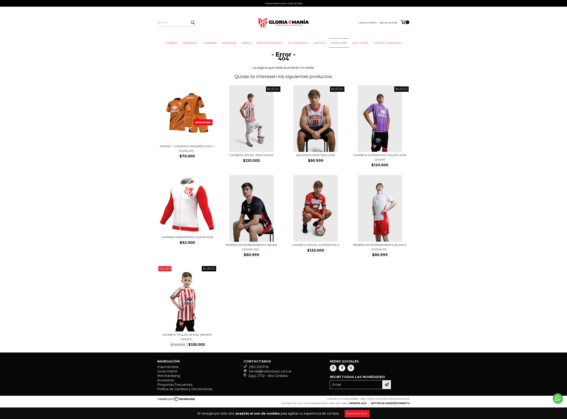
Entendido (357, 413)
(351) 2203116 (258, 367)
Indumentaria (167, 367)
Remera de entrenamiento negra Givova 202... (251, 247)
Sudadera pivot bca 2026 (315, 155)
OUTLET (320, 43)
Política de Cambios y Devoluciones (184, 389)
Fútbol (172, 43)
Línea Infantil (167, 371)
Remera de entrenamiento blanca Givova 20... (379, 247)
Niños (246, 43)
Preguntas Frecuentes (174, 385)
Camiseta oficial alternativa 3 (315, 245)
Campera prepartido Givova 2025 (187, 237)
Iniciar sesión (388, 22)
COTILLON (339, 43)
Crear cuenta (368, 22)
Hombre (210, 43)
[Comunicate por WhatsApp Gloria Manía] (558, 398)
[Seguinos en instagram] (333, 368)
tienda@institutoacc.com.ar (270, 371)
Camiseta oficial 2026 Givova (251, 155)
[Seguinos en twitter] (351, 368)
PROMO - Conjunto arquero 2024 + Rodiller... (187, 148)
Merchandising (269, 43)
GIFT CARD (360, 43)
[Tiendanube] (176, 400)
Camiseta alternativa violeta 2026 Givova (379, 157)
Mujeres (229, 43)
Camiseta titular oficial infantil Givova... (187, 337)
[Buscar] (192, 22)
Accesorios (298, 43)
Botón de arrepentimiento (390, 403)
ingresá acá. (358, 403)
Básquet (190, 43)
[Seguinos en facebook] (342, 368)
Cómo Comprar (387, 43)
